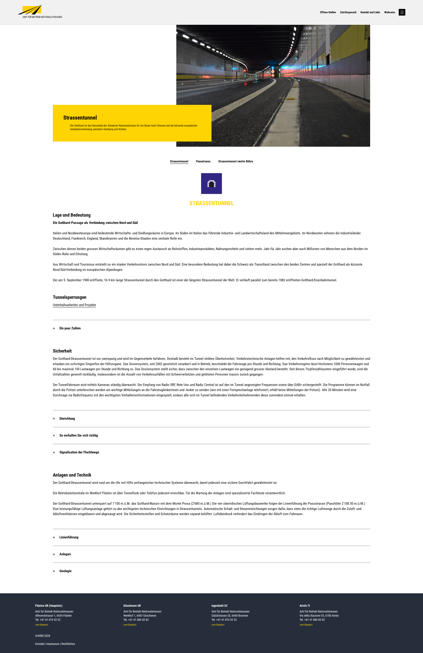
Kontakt (39, 644)
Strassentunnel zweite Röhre (235, 161)
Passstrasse (203, 161)
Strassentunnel (179, 161)
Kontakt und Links (370, 12)
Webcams (389, 12)
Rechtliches (68, 644)
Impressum (52, 644)
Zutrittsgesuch (348, 12)
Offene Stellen (328, 12)
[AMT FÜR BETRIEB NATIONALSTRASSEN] (79, 6)
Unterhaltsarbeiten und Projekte (74, 305)
